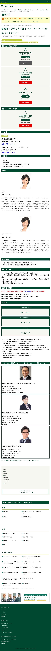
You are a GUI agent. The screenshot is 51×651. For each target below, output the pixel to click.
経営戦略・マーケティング (9, 541)
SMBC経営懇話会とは (5, 641)
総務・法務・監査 (7, 537)
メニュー (2, 6)
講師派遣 (3, 616)
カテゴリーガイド (5, 630)
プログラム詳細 (27, 291)
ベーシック (3, 612)
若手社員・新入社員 (28, 517)
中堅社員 (5, 517)
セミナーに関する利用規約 (6, 632)
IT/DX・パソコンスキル (28, 589)
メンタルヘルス (26, 583)
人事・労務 (25, 533)
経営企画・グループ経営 (9, 533)
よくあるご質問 (4, 627)
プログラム (6, 482)
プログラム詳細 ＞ (25, 57)
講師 (5, 475)
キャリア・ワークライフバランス (11, 589)
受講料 (5, 484)
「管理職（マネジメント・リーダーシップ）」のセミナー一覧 (32, 10)
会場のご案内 (4, 625)
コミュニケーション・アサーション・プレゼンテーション (12, 562)
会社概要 (3, 643)
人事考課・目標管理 (28, 578)
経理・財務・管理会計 (28, 537)
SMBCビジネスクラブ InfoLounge (8, 639)
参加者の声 (6, 479)
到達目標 (6, 477)
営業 (4, 544)
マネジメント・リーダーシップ (10, 556)
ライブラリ (3, 614)
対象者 (5, 473)
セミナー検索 (12, 10)
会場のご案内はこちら (8, 144)
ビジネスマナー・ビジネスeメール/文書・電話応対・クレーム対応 (12, 578)
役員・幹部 (5, 511)
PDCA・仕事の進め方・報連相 (10, 572)
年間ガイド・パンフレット (6, 623)
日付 (5, 469)
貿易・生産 (25, 541)
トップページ (4, 10)
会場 (5, 471)
